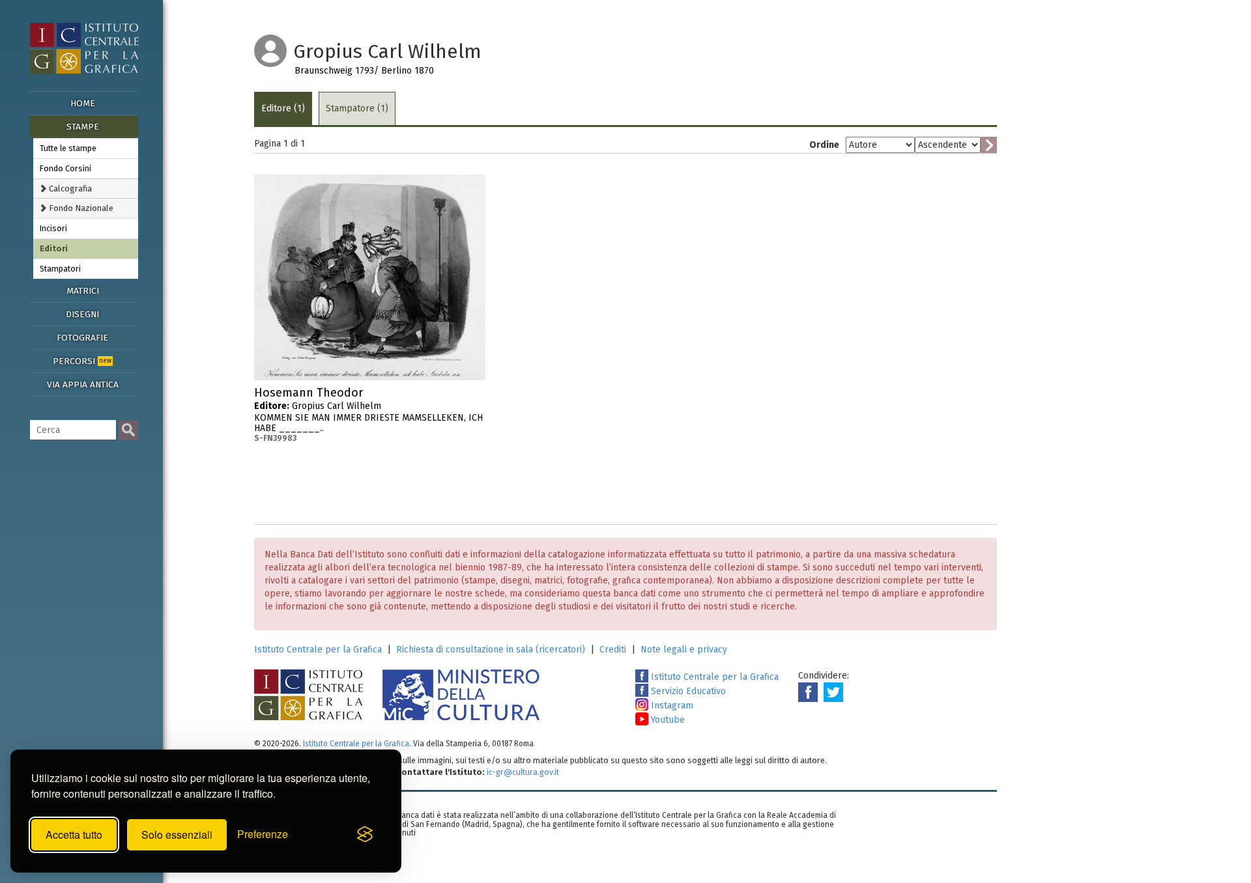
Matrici (82, 290)
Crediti (612, 649)
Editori (54, 248)
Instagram (670, 705)
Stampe (82, 126)
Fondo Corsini (65, 168)
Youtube (666, 719)
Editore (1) (283, 108)
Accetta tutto (74, 834)
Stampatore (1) (357, 108)
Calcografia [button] (69, 188)
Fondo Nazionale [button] (80, 208)
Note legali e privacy (683, 649)
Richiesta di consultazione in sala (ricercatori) (490, 649)
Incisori (53, 228)
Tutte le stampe (68, 148)
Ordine (824, 144)
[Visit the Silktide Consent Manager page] (365, 834)
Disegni (82, 314)
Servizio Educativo (687, 691)
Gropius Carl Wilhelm (368, 415)
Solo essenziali (176, 834)
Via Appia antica (83, 384)
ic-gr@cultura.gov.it (523, 772)
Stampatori (60, 268)
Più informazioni (475, 396)
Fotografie (82, 337)
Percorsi (82, 361)
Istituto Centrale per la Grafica (318, 649)
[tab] (85, 188)
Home (82, 103)
